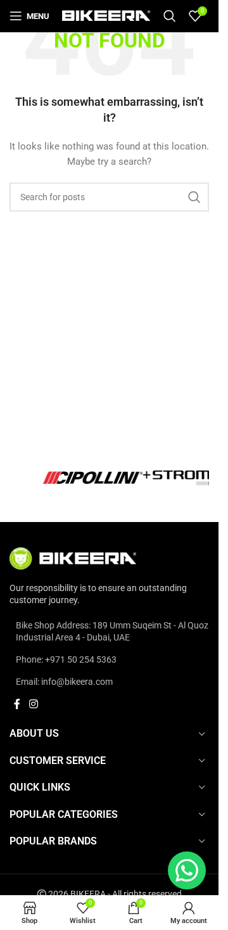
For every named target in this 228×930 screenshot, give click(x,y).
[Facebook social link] (17, 704)
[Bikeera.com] (73, 557)
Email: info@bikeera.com (64, 682)
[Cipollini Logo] (110, 477)
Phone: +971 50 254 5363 (66, 659)
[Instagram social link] (33, 704)
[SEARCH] (194, 197)
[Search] (169, 16)
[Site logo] (106, 15)
